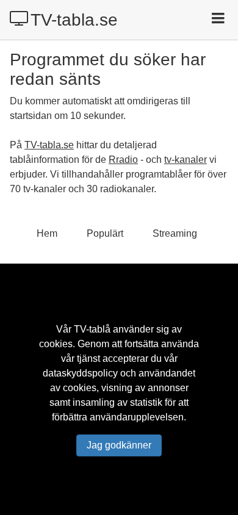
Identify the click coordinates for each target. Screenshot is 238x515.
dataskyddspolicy (80, 373)
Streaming (175, 233)
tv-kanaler (185, 159)
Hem (47, 233)
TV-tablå (92, 329)
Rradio (123, 159)
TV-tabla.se (74, 19)
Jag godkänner (119, 445)
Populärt (105, 233)
